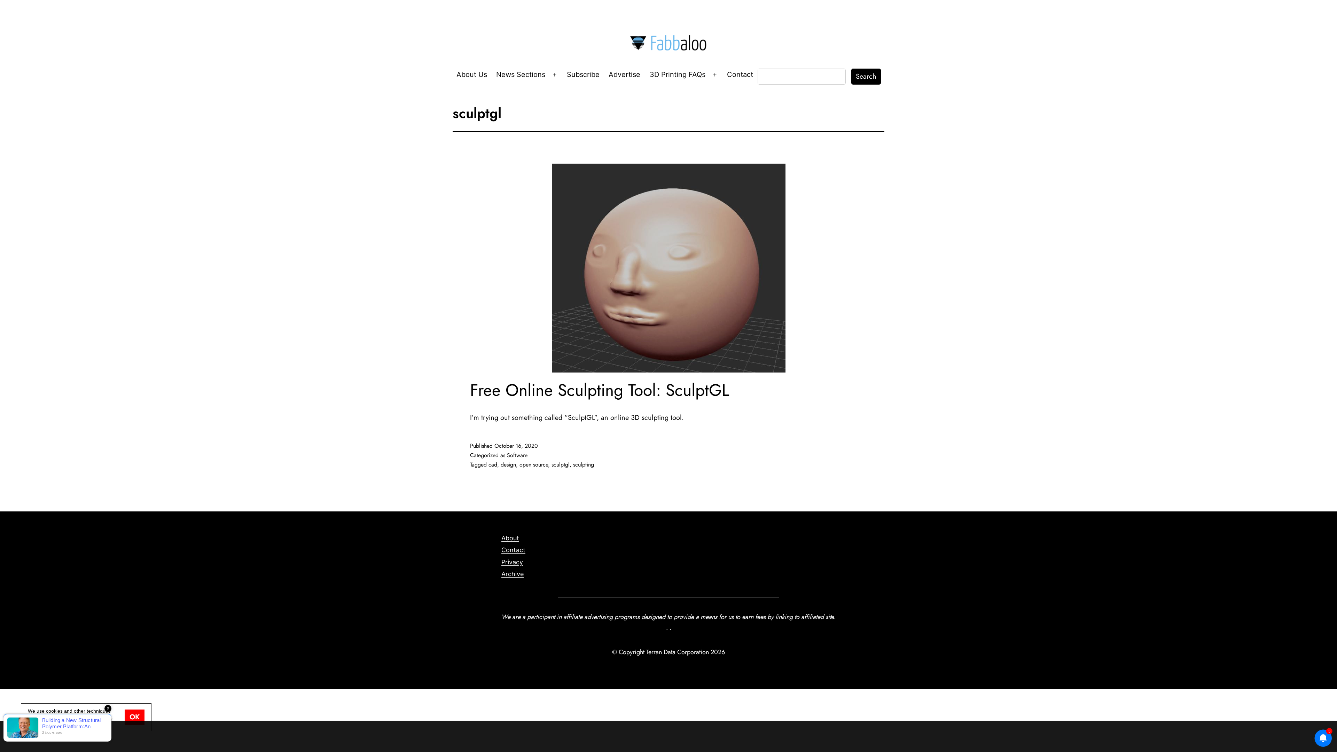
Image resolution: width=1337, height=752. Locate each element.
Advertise (624, 74)
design (508, 465)
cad (492, 465)
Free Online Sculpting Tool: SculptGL (599, 390)
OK (135, 717)
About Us (471, 74)
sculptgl (561, 465)
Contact (740, 74)
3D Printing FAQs (677, 74)
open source (533, 465)
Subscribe (583, 74)
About (510, 538)
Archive (512, 574)
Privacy (512, 562)
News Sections (520, 74)
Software (517, 455)
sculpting (583, 465)
